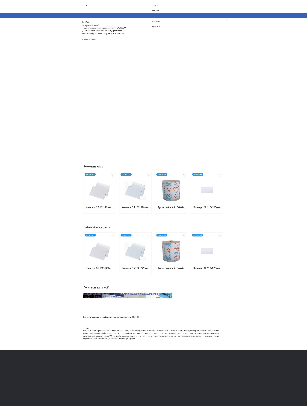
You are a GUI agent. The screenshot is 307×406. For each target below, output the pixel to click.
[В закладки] (112, 175)
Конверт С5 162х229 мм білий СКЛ (100, 207)
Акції (156, 5)
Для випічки (123, 381)
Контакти (156, 27)
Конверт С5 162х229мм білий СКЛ (136, 207)
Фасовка (122, 375)
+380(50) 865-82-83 (93, 362)
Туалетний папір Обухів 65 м (172, 207)
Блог (156, 371)
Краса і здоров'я (125, 385)
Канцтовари (123, 395)
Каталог (89, 27)
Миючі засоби (124, 368)
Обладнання (123, 391)
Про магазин (156, 11)
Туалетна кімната (125, 365)
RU (227, 20)
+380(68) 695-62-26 (93, 365)
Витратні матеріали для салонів (131, 388)
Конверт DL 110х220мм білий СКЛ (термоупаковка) (207, 207)
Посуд (121, 378)
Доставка (156, 21)
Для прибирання (125, 371)
